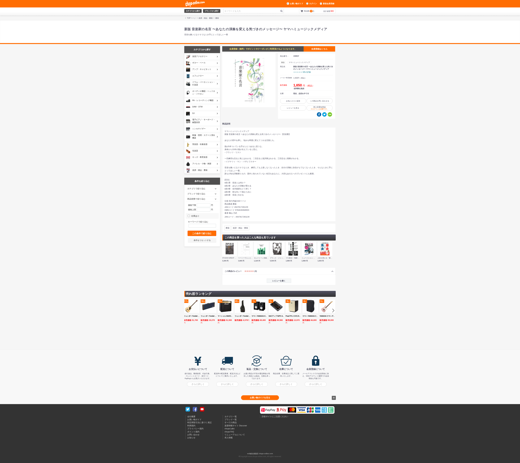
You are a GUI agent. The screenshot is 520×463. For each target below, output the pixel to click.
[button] (332, 310)
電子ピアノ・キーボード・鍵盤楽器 (203, 120)
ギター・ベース (199, 63)
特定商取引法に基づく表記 (199, 422)
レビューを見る (293, 108)
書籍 (227, 228)
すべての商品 (231, 422)
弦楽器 (195, 151)
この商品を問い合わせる (319, 101)
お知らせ (191, 437)
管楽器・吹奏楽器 (199, 144)
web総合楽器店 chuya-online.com (260, 453)
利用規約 (191, 425)
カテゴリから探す (193, 11)
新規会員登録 (328, 3)
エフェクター (198, 76)
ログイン (313, 3)
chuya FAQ (229, 431)
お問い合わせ (193, 434)
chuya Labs (230, 428)
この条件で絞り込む (202, 233)
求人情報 (229, 437)
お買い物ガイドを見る (260, 397)
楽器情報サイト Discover (236, 425)
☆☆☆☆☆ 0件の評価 (302, 72)
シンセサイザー (199, 129)
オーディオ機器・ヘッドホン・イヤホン (203, 92)
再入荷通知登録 (320, 108)
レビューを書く (279, 281)
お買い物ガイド (296, 3)
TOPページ (191, 18)
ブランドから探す (212, 11)
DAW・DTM (197, 107)
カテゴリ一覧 (231, 416)
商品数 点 (305, 11)
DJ (193, 113)
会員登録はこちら (319, 49)
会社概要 (191, 416)
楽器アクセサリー (199, 56)
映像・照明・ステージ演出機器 (203, 136)
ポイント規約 (193, 431)
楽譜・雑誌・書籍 (199, 170)
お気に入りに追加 (293, 101)
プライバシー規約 (195, 428)
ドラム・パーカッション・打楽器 (203, 83)
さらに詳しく (197, 384)
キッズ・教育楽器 (199, 157)
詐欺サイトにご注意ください (275, 416)
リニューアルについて (235, 434)
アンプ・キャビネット (201, 69)
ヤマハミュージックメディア (299, 62)
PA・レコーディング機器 (203, 100)
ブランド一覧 (231, 419)
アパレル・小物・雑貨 (201, 164)
